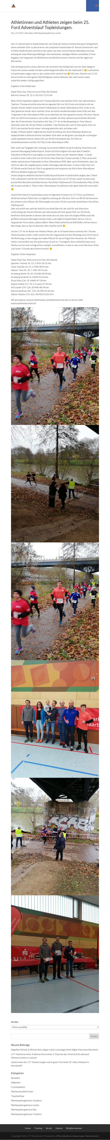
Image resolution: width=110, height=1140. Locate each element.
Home (28, 1128)
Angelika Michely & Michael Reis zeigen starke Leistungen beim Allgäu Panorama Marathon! (54, 1049)
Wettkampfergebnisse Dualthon (26, 1100)
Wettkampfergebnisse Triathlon (26, 1114)
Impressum (79, 1136)
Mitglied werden (74, 1128)
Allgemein (15, 1082)
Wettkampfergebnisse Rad (23, 1109)
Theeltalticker (17, 1096)
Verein (49, 1128)
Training (38, 1128)
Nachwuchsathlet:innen (22, 1091)
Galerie (58, 1128)
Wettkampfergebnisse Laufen (47, 33)
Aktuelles (29, 33)
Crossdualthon (18, 1087)
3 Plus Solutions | (64, 1136)
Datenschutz (92, 1136)
